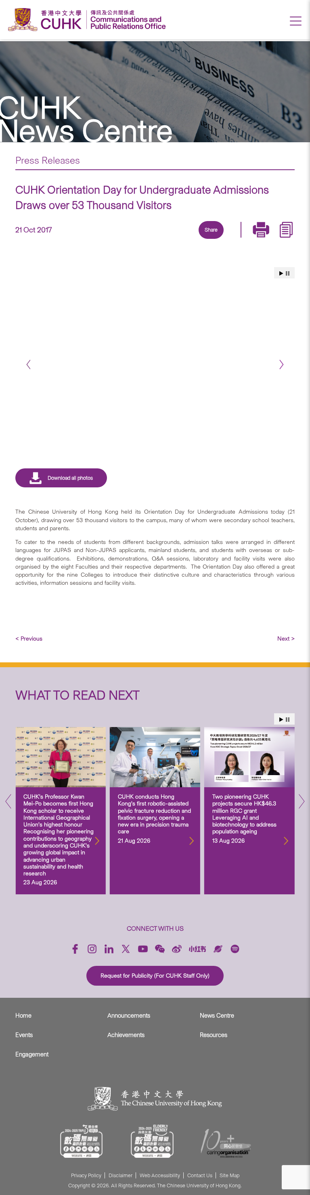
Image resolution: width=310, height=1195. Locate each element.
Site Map (229, 1175)
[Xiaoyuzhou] (218, 949)
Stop (287, 273)
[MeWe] (256, 239)
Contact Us (199, 1175)
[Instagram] (92, 949)
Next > (286, 638)
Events (24, 1035)
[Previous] (28, 365)
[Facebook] (144, 239)
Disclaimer (120, 1175)
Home (23, 1015)
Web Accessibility (160, 1175)
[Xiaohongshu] (197, 949)
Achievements (126, 1035)
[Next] (281, 365)
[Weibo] (177, 949)
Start (281, 273)
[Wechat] (160, 949)
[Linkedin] (163, 239)
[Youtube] (143, 949)
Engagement (31, 1054)
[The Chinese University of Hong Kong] (47, 19)
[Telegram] (200, 239)
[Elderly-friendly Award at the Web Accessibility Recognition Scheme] (152, 1141)
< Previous (28, 638)
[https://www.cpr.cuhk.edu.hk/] (126, 19)
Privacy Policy (86, 1175)
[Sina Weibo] (219, 239)
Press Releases (47, 160)
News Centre (217, 1015)
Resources (213, 1035)
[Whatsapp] (237, 239)
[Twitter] (182, 239)
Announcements (128, 1015)
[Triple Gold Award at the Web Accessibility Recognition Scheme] (82, 1141)
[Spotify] (235, 949)
